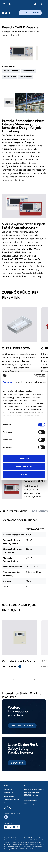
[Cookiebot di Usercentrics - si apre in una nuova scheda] (34, 375)
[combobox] (12, 4)
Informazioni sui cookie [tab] (36, 382)
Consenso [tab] (7, 382)
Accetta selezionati (24, 466)
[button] (11, 71)
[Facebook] (6, 827)
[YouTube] (14, 827)
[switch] (41, 432)
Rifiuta (24, 474)
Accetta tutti (24, 458)
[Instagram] (18, 827)
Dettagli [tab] (18, 382)
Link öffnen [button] (11, 666)
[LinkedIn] (10, 827)
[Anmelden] (35, 4)
